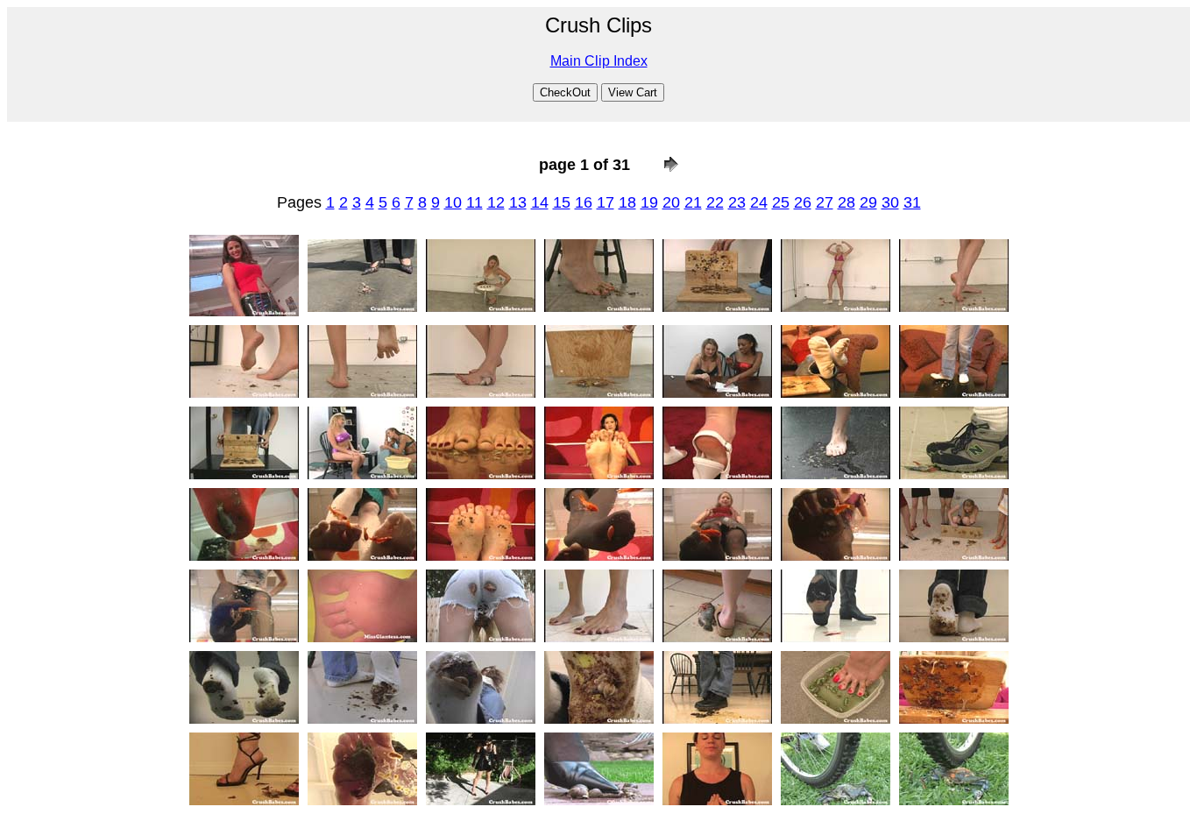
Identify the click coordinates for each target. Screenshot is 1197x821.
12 (496, 202)
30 (890, 202)
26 (802, 202)
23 (737, 202)
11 (474, 202)
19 (649, 202)
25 (781, 202)
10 (453, 202)
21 (693, 202)
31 (912, 202)
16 (583, 202)
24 (759, 202)
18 (627, 202)
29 (868, 202)
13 (518, 202)
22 (715, 202)
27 (824, 202)
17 (605, 202)
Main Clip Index (599, 60)
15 (561, 202)
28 (846, 202)
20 (671, 202)
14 (540, 202)
